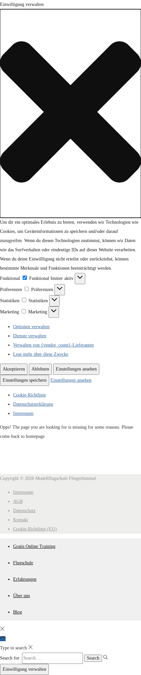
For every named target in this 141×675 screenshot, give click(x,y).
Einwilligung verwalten (24, 669)
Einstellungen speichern (25, 380)
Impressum (23, 413)
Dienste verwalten (29, 335)
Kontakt (20, 519)
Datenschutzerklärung (33, 404)
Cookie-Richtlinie (29, 395)
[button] (70, 113)
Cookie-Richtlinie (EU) (35, 529)
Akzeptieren (14, 369)
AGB (18, 501)
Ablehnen (40, 369)
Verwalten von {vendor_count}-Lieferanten (53, 345)
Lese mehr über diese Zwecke (40, 354)
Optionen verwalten (31, 326)
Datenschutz (24, 510)
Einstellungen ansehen (76, 369)
